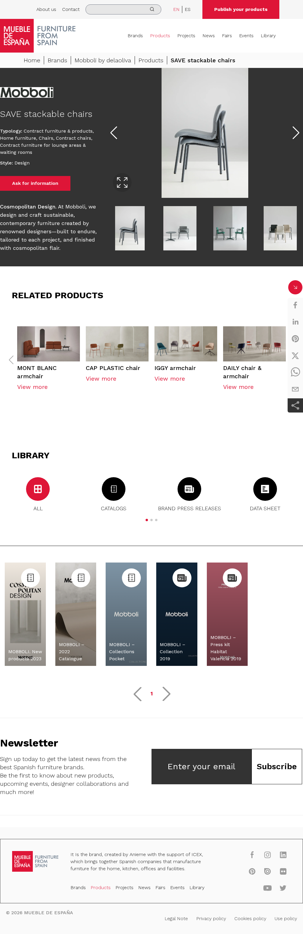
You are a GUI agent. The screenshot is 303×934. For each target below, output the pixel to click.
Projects (186, 35)
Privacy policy (211, 918)
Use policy (286, 918)
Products (160, 35)
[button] (147, 520)
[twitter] (295, 355)
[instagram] (267, 854)
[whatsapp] (295, 372)
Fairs (227, 35)
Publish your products (240, 9)
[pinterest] (295, 339)
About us (46, 9)
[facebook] (295, 305)
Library (268, 35)
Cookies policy (250, 918)
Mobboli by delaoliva (103, 60)
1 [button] (152, 693)
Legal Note (176, 918)
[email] (295, 389)
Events (246, 35)
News (208, 35)
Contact (71, 9)
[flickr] (283, 871)
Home (32, 60)
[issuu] (267, 871)
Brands (135, 35)
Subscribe (277, 766)
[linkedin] (295, 322)
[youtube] (267, 887)
